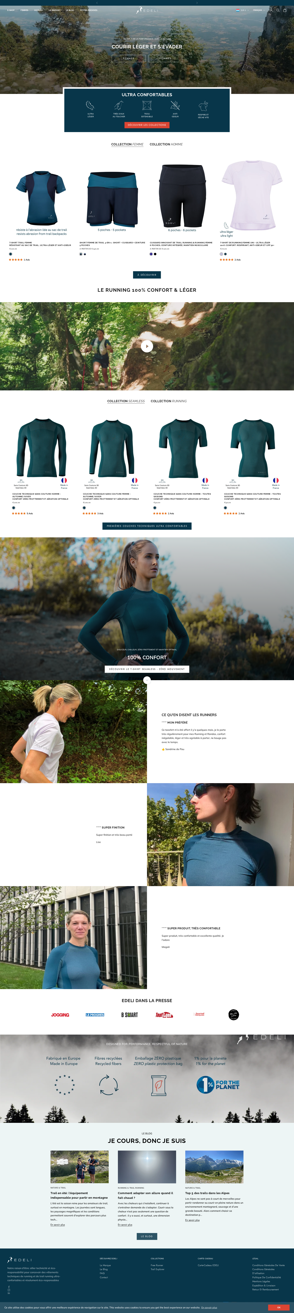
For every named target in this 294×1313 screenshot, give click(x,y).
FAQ (102, 1273)
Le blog (70, 10)
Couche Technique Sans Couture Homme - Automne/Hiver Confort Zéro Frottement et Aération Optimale (40, 496)
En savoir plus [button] (209, 1307)
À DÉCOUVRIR (147, 275)
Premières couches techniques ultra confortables (147, 526)
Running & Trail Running (131, 1188)
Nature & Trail (58, 1188)
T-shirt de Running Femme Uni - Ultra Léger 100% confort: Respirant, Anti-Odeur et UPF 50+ (247, 243)
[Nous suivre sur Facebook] (36, 1286)
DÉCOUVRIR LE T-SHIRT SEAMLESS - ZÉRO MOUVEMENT (147, 669)
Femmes (24, 10)
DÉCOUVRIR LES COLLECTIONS (147, 125)
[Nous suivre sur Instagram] (36, 1290)
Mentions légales (261, 1281)
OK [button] (279, 1307)
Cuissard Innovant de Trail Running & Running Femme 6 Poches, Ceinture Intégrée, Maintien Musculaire (181, 243)
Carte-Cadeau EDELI (208, 1265)
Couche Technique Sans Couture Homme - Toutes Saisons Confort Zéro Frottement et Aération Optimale (182, 496)
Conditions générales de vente (268, 1265)
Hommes (38, 10)
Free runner (157, 1265)
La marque (54, 10)
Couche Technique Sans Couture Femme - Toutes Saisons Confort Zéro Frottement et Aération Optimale (252, 496)
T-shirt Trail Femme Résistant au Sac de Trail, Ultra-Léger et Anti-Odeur (40, 243)
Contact (104, 1277)
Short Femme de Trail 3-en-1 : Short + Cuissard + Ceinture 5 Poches (112, 243)
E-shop (10, 10)
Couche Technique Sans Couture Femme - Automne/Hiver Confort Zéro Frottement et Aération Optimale (111, 496)
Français (257, 10)
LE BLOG (147, 1236)
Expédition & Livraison (263, 1285)
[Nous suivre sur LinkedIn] (36, 1293)
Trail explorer (157, 1269)
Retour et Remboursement (265, 1289)
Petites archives (88, 10)
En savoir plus (58, 1224)
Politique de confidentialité (266, 1277)
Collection (127, 144)
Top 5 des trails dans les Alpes (207, 1193)
